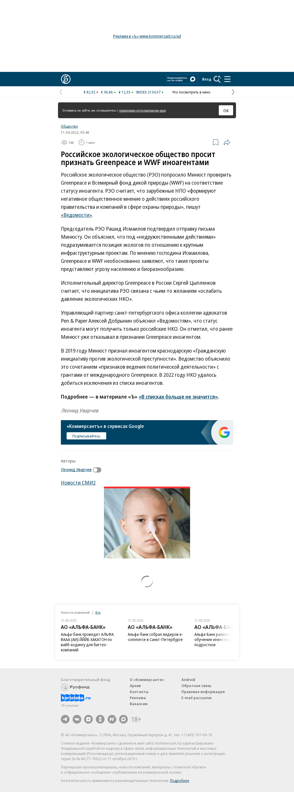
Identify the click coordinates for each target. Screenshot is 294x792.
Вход (206, 79)
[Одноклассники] (100, 719)
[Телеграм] (65, 719)
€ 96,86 (107, 92)
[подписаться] (98, 469)
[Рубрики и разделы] (227, 79)
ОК (226, 110)
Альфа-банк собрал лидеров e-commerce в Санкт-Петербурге (155, 637)
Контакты (139, 691)
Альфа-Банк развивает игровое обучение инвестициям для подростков (222, 639)
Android (188, 679)
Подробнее (179, 780)
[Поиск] (217, 79)
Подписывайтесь (86, 436)
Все (97, 612)
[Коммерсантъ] (66, 79)
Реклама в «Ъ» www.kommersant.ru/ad (147, 36)
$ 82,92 (89, 92)
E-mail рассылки (196, 697)
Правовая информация (203, 691)
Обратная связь (196, 685)
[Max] (123, 719)
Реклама (138, 697)
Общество (69, 126)
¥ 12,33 (124, 92)
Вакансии (139, 703)
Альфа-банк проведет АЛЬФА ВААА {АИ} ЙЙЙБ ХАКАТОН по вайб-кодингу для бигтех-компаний (87, 642)
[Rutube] (112, 719)
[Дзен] (88, 719)
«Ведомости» (76, 214)
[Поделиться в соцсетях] (226, 142)
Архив (135, 685)
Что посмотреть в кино (191, 92)
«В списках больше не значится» (178, 396)
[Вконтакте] (77, 719)
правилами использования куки (142, 110)
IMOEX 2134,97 (148, 92)
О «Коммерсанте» (147, 679)
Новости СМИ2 (78, 482)
